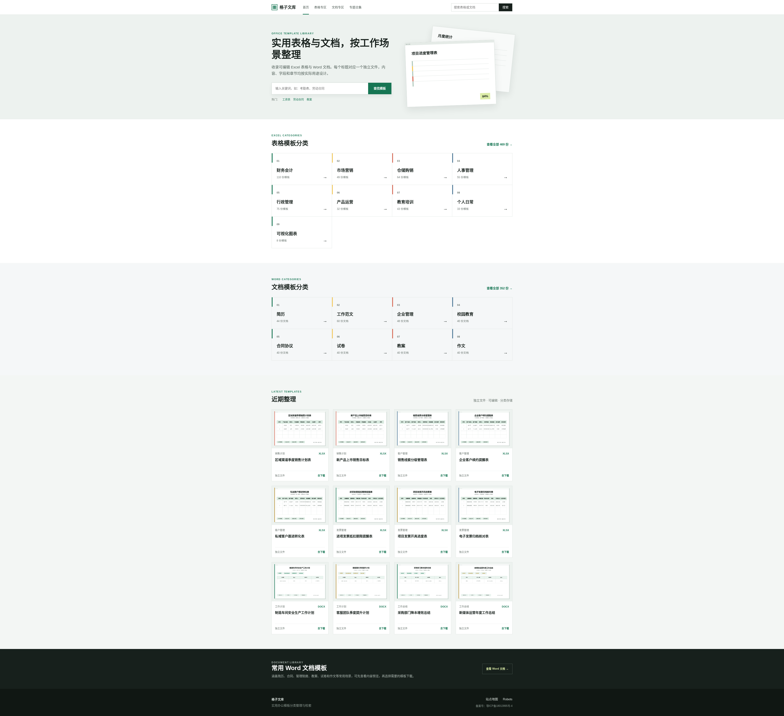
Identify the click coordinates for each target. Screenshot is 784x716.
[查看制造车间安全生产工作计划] (300, 581)
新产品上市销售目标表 (352, 460)
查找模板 (380, 88)
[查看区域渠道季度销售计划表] (300, 428)
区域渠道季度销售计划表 (293, 460)
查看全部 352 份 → (499, 288)
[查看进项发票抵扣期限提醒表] (361, 505)
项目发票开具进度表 (412, 536)
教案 (309, 99)
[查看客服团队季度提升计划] (361, 581)
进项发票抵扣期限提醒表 (354, 536)
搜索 (505, 7)
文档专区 (338, 7)
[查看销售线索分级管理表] (422, 428)
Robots (507, 699)
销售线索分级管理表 (412, 460)
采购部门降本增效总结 (414, 612)
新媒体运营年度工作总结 (477, 612)
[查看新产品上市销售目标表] (361, 428)
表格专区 (320, 7)
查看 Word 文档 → (497, 668)
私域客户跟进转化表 (289, 536)
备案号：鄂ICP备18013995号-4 (494, 705)
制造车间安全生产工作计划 (294, 612)
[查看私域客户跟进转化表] (300, 505)
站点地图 (492, 699)
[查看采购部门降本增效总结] (422, 581)
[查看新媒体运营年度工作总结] (484, 581)
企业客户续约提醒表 (474, 460)
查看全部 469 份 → (499, 144)
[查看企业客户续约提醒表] (484, 428)
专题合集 (355, 7)
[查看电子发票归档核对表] (484, 505)
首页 (306, 7)
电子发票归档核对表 (474, 536)
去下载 (321, 475)
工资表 (286, 99)
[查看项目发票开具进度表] (422, 505)
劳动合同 (298, 99)
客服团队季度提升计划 (352, 612)
